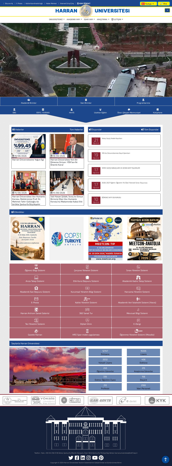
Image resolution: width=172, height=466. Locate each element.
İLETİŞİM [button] (117, 19)
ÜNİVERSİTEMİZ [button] (56, 19)
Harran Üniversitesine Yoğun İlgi (28, 159)
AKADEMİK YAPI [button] (73, 19)
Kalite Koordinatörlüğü (33, 3)
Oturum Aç (8, 3)
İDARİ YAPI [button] (88, 19)
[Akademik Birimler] (28, 99)
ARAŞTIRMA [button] (102, 19)
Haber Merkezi (50, 3)
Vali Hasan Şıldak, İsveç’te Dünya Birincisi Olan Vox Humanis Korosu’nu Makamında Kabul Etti (67, 199)
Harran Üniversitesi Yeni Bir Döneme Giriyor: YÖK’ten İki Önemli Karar (64, 162)
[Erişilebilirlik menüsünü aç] (165, 459)
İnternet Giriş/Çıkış (66, 3)
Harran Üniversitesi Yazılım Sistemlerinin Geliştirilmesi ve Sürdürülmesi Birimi (93, 462)
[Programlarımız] (143, 99)
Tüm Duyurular (151, 129)
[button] (167, 10)
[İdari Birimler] (86, 99)
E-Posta (19, 3)
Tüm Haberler (76, 129)
